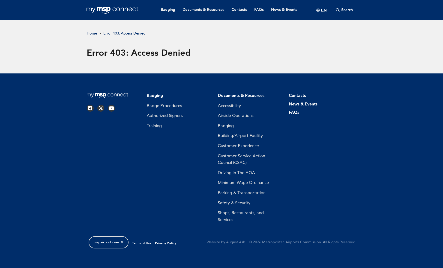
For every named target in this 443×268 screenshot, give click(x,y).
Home (92, 33)
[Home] (112, 10)
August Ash (235, 242)
